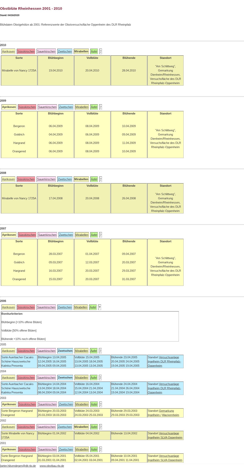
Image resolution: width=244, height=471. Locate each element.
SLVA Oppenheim (171, 437)
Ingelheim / (154, 415)
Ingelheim (154, 361)
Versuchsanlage (169, 357)
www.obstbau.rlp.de (52, 465)
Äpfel (94, 51)
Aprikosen (8, 51)
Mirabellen (81, 107)
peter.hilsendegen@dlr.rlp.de (18, 465)
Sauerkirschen (46, 51)
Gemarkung (166, 410)
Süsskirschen (26, 51)
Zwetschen (65, 51)
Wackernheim (170, 415)
